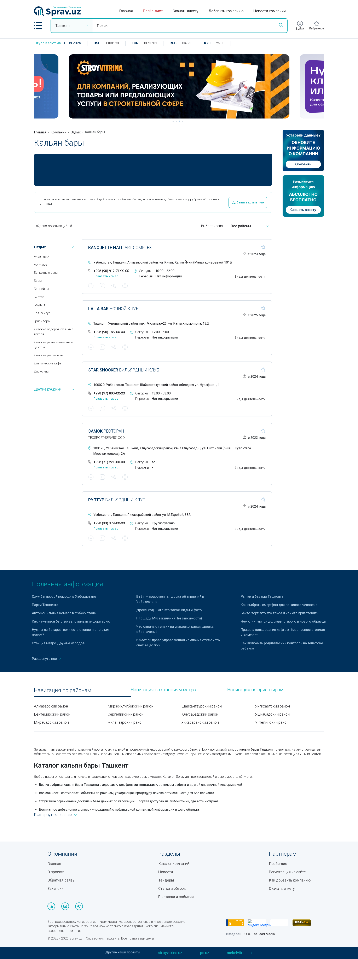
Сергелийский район (125, 714)
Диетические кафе (48, 363)
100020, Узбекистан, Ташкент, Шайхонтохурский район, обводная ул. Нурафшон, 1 (156, 385)
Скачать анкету (185, 11)
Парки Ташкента (45, 605)
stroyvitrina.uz (170, 953)
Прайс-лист (153, 11)
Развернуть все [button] (45, 659)
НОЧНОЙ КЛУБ (113, 308)
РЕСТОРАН (106, 431)
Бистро (39, 297)
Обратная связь (60, 880)
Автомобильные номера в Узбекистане (64, 613)
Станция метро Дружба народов (58, 643)
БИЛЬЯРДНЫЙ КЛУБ (123, 370)
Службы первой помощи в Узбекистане (64, 596)
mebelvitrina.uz (240, 953)
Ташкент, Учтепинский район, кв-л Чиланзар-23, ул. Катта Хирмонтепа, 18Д (151, 323)
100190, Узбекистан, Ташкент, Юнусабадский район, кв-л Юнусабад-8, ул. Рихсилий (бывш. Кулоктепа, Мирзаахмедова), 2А (172, 451)
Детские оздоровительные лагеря (53, 331)
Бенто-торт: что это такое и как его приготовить (279, 613)
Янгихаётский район (272, 706)
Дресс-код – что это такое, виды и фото (169, 610)
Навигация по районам (62, 690)
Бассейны (41, 289)
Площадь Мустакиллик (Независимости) (169, 618)
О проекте (55, 872)
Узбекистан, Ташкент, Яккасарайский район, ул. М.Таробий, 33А (142, 515)
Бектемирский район (52, 714)
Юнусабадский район (199, 714)
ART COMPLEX (120, 247)
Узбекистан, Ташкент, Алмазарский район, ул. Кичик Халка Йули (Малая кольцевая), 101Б (162, 262)
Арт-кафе (40, 264)
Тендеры (166, 880)
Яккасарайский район (200, 722)
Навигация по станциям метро (163, 689)
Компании (58, 132)
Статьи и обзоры (172, 888)
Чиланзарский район (126, 722)
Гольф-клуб (42, 313)
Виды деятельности (250, 276)
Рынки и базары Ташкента (262, 596)
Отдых (76, 132)
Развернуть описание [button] (53, 814)
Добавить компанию (225, 11)
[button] (38, 25)
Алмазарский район (51, 706)
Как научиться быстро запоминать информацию (71, 621)
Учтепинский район (272, 722)
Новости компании (269, 11)
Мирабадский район (51, 722)
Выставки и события (176, 897)
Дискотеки (42, 371)
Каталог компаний (173, 863)
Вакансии (55, 888)
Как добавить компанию (290, 880)
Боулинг (39, 305)
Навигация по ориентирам (255, 689)
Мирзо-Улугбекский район (130, 706)
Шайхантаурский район (201, 706)
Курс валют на (48, 43)
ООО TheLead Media (259, 934)
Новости (165, 872)
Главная (126, 11)
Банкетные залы (46, 273)
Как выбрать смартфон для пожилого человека (279, 605)
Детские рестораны (48, 355)
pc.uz (204, 953)
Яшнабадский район (272, 714)
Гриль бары (42, 321)
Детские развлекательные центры (53, 344)
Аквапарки (41, 256)
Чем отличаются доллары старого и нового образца (283, 621)
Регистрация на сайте (287, 872)
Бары (38, 281)
